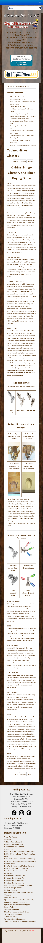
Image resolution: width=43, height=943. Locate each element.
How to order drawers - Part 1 (15, 876)
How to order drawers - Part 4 (15, 883)
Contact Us (8, 849)
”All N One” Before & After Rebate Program (20, 921)
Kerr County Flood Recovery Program (18, 885)
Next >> (30, 161)
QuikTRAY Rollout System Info (15, 902)
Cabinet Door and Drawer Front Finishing (23, 116)
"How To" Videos (10, 837)
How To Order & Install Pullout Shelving (19, 866)
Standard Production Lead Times (16, 912)
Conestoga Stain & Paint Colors (19, 118)
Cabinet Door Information (18, 97)
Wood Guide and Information (15, 919)
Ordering (7, 895)
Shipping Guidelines (11, 909)
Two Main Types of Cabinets (18, 99)
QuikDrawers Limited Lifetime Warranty (19, 900)
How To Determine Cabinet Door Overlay (19, 859)
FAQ (6, 856)
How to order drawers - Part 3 (15, 880)
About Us (7, 839)
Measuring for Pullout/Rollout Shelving (18, 892)
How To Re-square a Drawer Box (16, 868)
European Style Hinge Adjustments (21, 114)
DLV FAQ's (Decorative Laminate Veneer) (23, 145)
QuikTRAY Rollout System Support (17, 905)
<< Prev (15, 161)
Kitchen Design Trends (13, 888)
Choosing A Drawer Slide (13, 844)
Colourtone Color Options (14, 847)
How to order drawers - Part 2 (15, 878)
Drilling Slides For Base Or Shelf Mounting (19, 854)
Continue (23, 161)
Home (10, 86)
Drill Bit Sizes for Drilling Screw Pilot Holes (19, 851)
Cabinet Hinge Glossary (22, 86)
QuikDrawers (34, 931)
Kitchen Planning (10, 890)
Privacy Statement (11, 897)
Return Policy (9, 907)
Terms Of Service (10, 917)
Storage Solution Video (13, 914)
